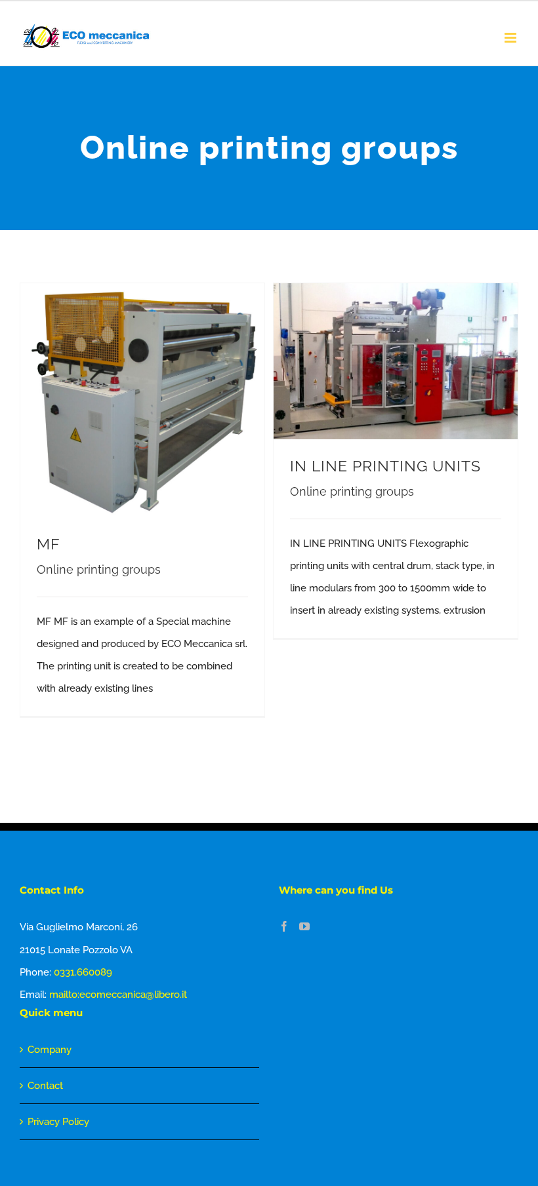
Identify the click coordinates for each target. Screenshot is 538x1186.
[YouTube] (304, 926)
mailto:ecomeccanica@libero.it (118, 994)
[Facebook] (284, 926)
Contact (45, 1086)
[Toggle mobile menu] (511, 38)
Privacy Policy (58, 1122)
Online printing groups (99, 569)
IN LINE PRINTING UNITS (385, 466)
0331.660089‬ (83, 972)
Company (50, 1050)
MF (48, 544)
